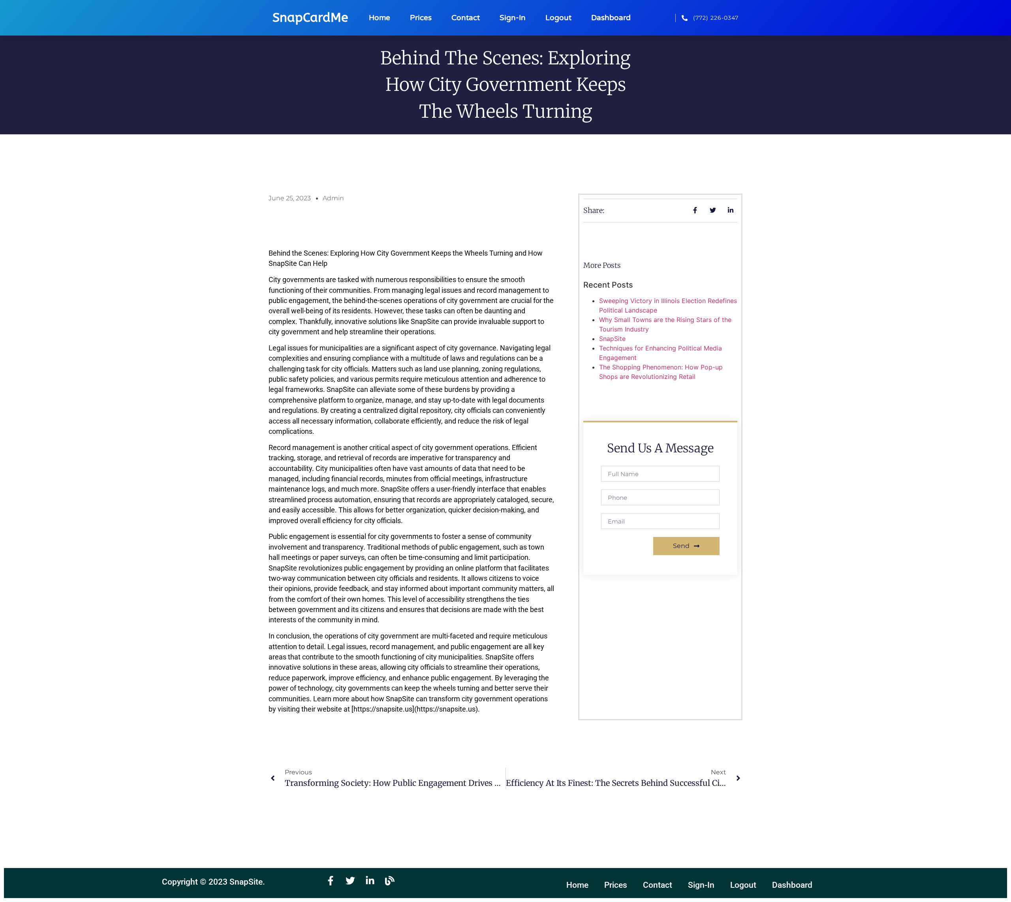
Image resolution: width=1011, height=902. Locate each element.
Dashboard (611, 17)
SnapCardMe (310, 17)
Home (379, 17)
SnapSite (612, 339)
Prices (421, 17)
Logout (558, 17)
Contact (465, 17)
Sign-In (513, 17)
